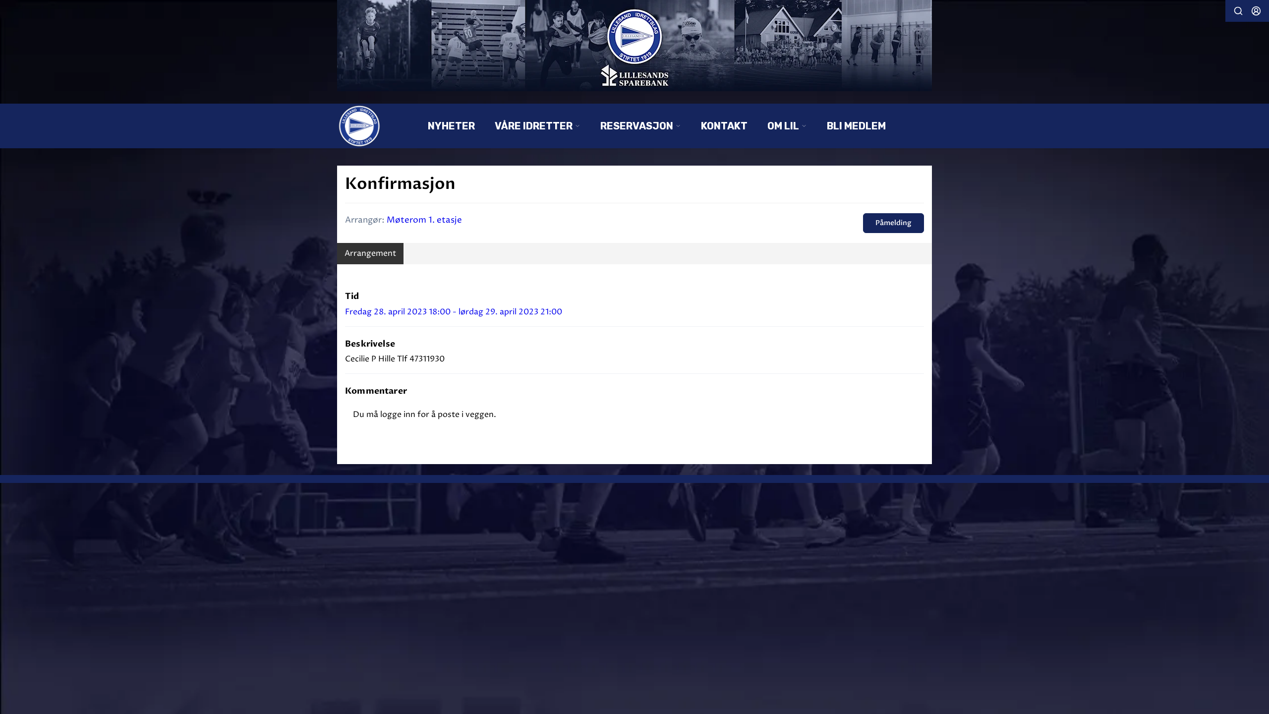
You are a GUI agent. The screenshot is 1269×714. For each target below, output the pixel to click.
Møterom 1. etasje (424, 220)
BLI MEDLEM (856, 126)
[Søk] (1238, 11)
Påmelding (893, 223)
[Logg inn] (1256, 11)
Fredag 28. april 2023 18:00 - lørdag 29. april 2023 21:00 (453, 311)
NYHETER (451, 126)
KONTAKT (724, 126)
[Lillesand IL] (634, 45)
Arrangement (370, 253)
